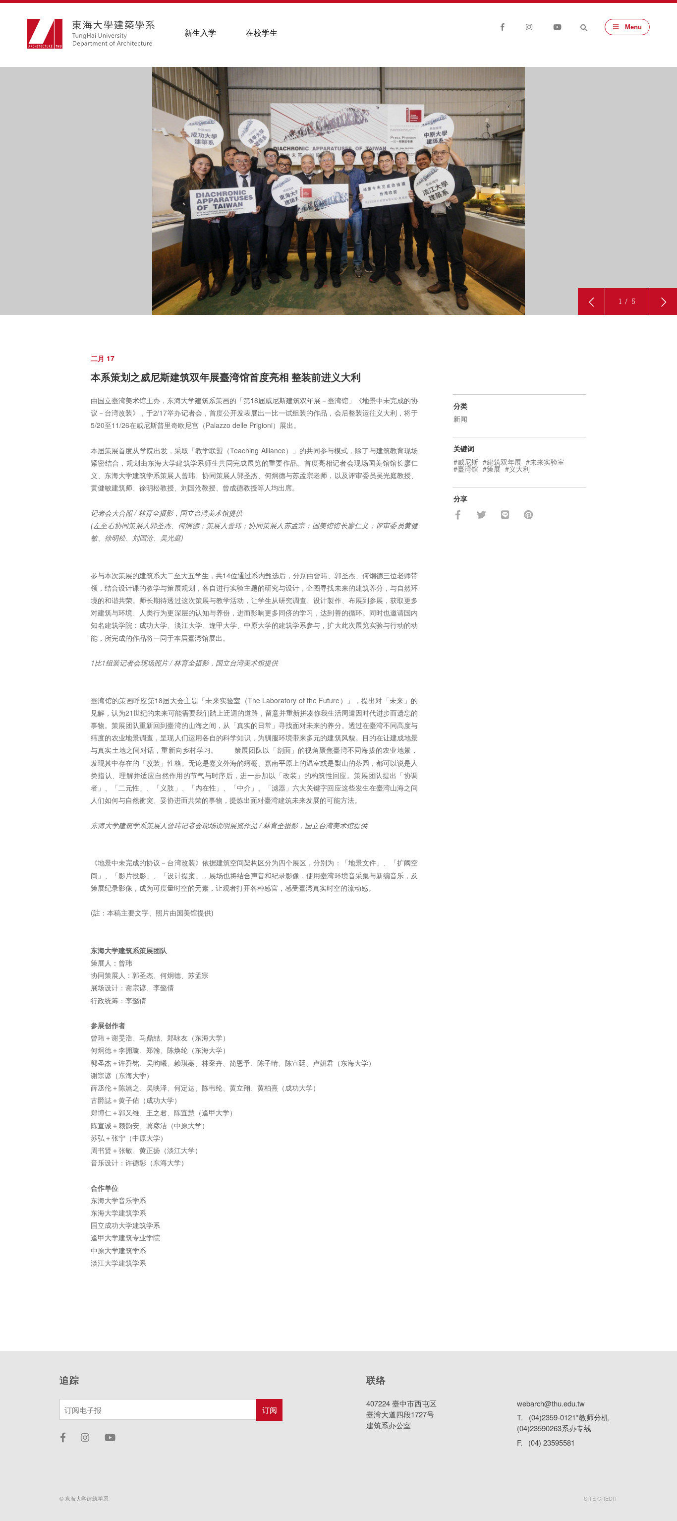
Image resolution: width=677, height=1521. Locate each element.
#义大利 (517, 468)
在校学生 (262, 32)
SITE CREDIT (601, 1498)
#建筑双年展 (502, 461)
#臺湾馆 (465, 468)
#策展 (492, 468)
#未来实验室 (545, 461)
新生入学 (200, 32)
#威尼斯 (465, 461)
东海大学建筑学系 (113, 33)
